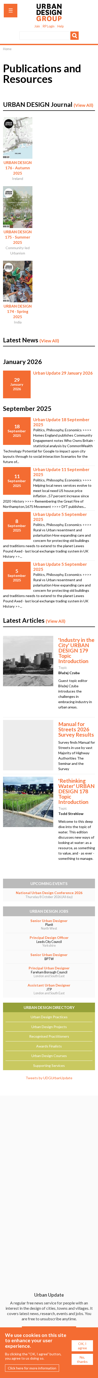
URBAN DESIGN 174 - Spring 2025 (18, 311)
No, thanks (82, 1359)
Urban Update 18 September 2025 (61, 422)
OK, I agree (82, 1345)
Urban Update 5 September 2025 (60, 517)
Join (37, 26)
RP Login (49, 26)
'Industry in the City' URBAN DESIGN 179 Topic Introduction (76, 650)
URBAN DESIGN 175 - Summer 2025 (18, 237)
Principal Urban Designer (49, 968)
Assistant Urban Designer (49, 985)
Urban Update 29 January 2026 (63, 373)
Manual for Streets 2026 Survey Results (76, 729)
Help (60, 26)
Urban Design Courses (49, 1056)
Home (7, 49)
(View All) (83, 105)
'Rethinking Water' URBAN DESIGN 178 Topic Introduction (76, 791)
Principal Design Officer (49, 937)
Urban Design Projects (49, 1027)
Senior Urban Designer (49, 920)
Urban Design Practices (49, 1017)
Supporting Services (49, 1065)
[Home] (49, 18)
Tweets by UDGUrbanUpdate (49, 1078)
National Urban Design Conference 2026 (49, 893)
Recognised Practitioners (49, 1036)
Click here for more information (32, 1368)
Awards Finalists (49, 1046)
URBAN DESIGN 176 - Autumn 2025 (18, 167)
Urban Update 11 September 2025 (61, 472)
